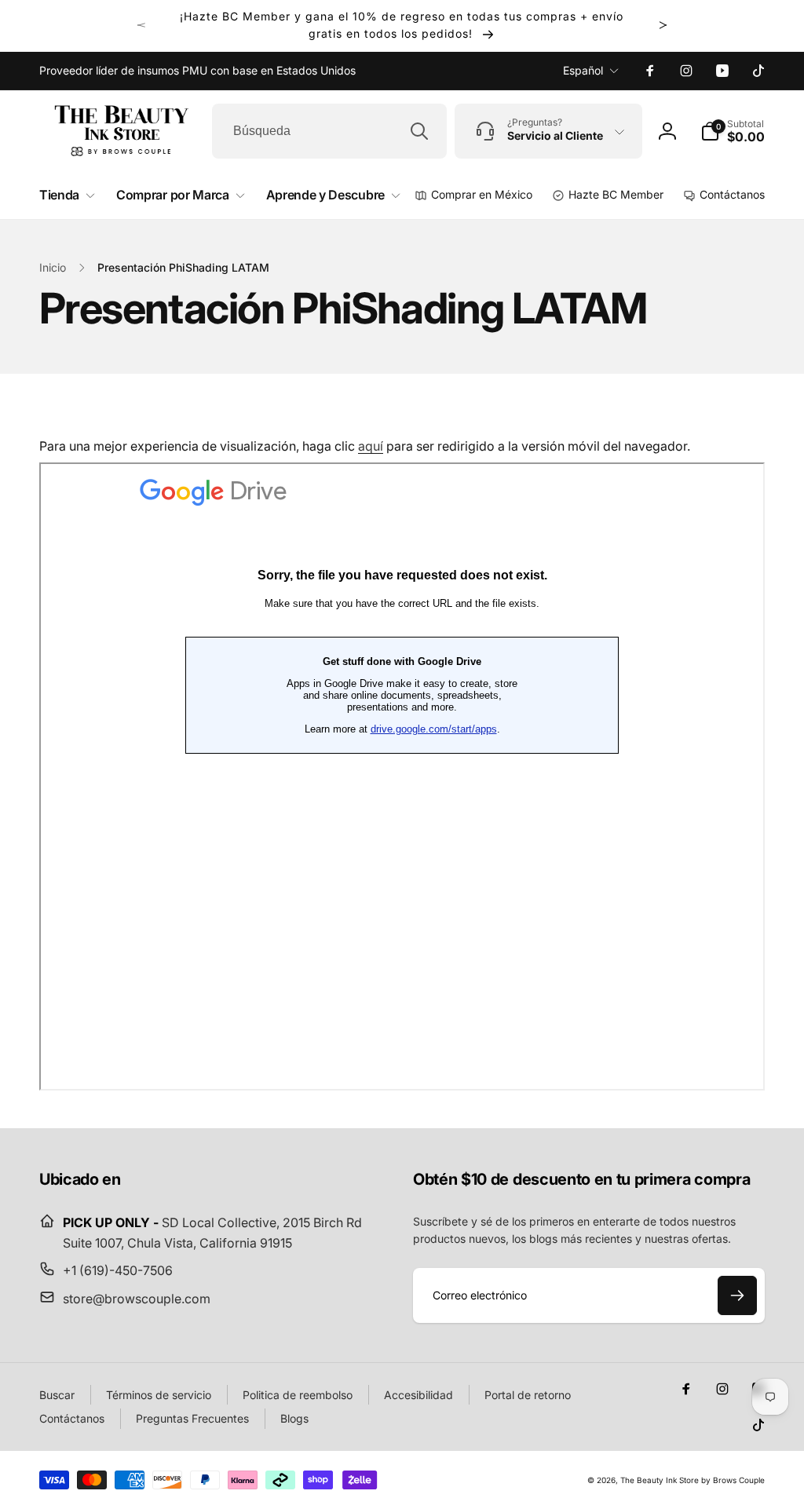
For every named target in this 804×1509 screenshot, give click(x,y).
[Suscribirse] (737, 1295)
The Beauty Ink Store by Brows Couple (692, 1480)
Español (583, 70)
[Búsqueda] (419, 131)
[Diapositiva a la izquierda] (141, 25)
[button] (732, 131)
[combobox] (329, 131)
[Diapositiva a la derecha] (662, 25)
